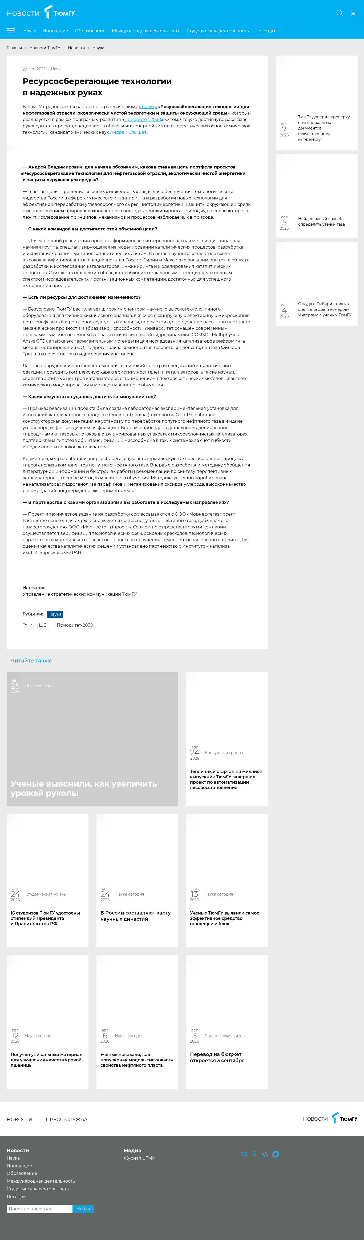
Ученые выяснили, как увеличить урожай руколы (84, 788)
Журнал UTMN (140, 1158)
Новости (23, 13)
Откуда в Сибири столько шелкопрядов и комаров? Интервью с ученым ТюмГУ (325, 309)
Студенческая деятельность (218, 30)
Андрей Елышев (128, 132)
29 (25, 68)
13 (194, 894)
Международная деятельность (146, 30)
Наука (29, 30)
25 (15, 686)
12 (15, 1036)
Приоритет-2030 (142, 119)
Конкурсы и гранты (224, 752)
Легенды (265, 30)
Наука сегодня (39, 685)
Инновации (55, 30)
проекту (148, 106)
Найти (83, 1208)
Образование (90, 30)
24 (195, 753)
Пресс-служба (66, 1120)
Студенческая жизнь (46, 894)
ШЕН (44, 625)
